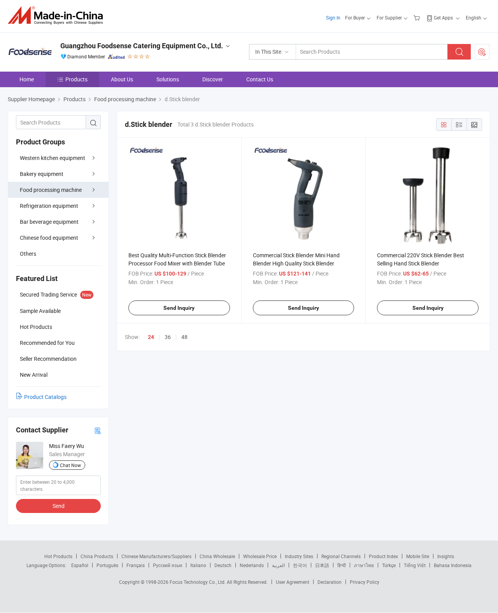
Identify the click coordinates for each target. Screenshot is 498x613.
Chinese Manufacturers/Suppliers (156, 556)
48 (184, 337)
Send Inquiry (179, 308)
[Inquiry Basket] (418, 17)
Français (135, 565)
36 (168, 337)
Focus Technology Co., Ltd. (198, 582)
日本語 (322, 565)
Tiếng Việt (415, 565)
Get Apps (443, 17)
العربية (278, 565)
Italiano (198, 565)
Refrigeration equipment (49, 205)
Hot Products (58, 556)
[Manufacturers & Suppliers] (58, 15)
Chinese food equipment (49, 237)
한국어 (300, 565)
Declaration (329, 582)
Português (107, 565)
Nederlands (252, 565)
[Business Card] (98, 430)
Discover (212, 79)
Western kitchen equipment (52, 158)
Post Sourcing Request (482, 52)
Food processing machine (51, 189)
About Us (122, 79)
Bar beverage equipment (49, 221)
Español (79, 565)
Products (76, 79)
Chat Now (70, 465)
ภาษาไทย (364, 565)
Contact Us (259, 79)
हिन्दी (341, 565)
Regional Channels (341, 556)
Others (28, 253)
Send (59, 505)
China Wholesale (217, 556)
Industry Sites (299, 556)
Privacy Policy (364, 582)
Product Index (383, 556)
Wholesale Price (260, 556)
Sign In (333, 17)
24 (151, 337)
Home (26, 79)
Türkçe (389, 565)
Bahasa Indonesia (453, 565)
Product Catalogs (45, 396)
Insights (445, 556)
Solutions (167, 79)
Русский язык (167, 565)
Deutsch (222, 565)
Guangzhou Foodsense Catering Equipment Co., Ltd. (141, 46)
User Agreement (292, 582)
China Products (97, 556)
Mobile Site (417, 556)
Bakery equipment (41, 173)
